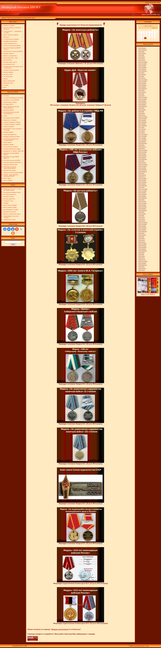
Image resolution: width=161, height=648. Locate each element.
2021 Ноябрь (142, 192)
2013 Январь (142, 48)
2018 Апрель (142, 146)
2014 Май (141, 76)
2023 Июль (141, 219)
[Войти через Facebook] (13, 229)
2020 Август (142, 176)
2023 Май (141, 215)
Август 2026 (148, 26)
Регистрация (27, 17)
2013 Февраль (142, 49)
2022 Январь (142, 196)
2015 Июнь (141, 95)
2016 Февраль (142, 106)
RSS (158, 14)
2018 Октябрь (142, 152)
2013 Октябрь (142, 64)
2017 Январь (142, 123)
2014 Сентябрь (142, 79)
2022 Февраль (142, 198)
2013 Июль (141, 58)
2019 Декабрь (142, 169)
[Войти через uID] (5, 229)
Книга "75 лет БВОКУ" (148, 294)
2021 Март (141, 187)
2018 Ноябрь (142, 153)
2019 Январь (142, 157)
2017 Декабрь (142, 139)
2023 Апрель (142, 213)
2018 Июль (141, 148)
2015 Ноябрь (142, 101)
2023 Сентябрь (142, 222)
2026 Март (141, 266)
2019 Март (141, 161)
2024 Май (141, 236)
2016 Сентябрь (142, 116)
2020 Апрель (142, 175)
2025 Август (142, 259)
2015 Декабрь (142, 102)
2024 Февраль (142, 231)
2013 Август (142, 60)
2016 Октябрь (142, 118)
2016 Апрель (142, 109)
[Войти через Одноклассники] (13, 233)
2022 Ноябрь (142, 205)
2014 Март (141, 72)
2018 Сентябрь (142, 150)
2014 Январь (142, 69)
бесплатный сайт (139, 646)
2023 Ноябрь (142, 226)
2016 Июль (141, 113)
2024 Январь (142, 229)
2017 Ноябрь (142, 138)
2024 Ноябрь (142, 245)
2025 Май (141, 254)
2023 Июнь (141, 217)
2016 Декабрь (142, 122)
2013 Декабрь (142, 67)
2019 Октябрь (142, 166)
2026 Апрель (142, 268)
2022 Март (141, 199)
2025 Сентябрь (142, 261)
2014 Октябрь (142, 81)
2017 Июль (141, 132)
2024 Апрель (142, 235)
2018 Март (141, 145)
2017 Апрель (142, 129)
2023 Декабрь (142, 228)
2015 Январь (142, 86)
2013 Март (141, 51)
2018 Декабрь (142, 155)
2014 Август (142, 78)
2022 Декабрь (142, 206)
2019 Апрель (142, 162)
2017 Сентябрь (142, 134)
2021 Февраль (142, 185)
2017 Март (141, 127)
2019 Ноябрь (142, 168)
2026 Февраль (142, 265)
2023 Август (142, 220)
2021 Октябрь (142, 191)
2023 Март (141, 212)
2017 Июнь (141, 131)
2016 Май (141, 111)
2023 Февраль (142, 210)
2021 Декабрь (142, 194)
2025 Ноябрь (142, 263)
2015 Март (141, 90)
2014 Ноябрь (142, 83)
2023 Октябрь (142, 224)
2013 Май (141, 55)
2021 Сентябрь (142, 189)
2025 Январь (142, 249)
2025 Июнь (141, 256)
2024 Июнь (141, 238)
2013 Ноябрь (142, 65)
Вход (33, 17)
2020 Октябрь (142, 178)
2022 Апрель (142, 201)
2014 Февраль (142, 71)
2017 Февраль (142, 125)
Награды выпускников (60, 629)
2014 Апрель (142, 74)
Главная (3, 17)
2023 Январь (142, 208)
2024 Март (141, 233)
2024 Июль (141, 240)
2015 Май (141, 94)
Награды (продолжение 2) (15, 17)
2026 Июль (141, 270)
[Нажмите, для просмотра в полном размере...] (80, 62)
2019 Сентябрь (142, 164)
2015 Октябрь (142, 99)
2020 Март (141, 173)
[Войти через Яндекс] (17, 229)
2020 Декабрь (142, 182)
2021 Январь (142, 183)
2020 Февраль (142, 171)
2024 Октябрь (142, 243)
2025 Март (141, 252)
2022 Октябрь (142, 203)
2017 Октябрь (142, 136)
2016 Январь (142, 104)
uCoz (147, 646)
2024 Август (142, 242)
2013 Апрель (142, 53)
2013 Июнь (141, 56)
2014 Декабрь (142, 85)
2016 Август (142, 115)
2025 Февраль (142, 250)
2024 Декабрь (142, 247)
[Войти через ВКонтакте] (9, 229)
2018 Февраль (142, 143)
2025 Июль (141, 258)
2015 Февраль (142, 88)
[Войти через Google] (21, 229)
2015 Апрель (142, 92)
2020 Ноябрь (142, 180)
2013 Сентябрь (142, 62)
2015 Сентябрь (142, 97)
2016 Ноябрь (142, 120)
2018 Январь (142, 141)
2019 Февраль (142, 159)
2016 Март (141, 108)
